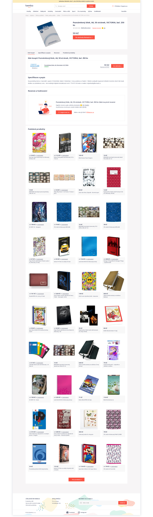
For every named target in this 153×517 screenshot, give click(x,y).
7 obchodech (65, 293)
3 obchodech (40, 224)
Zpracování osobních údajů (33, 503)
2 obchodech (39, 155)
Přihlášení (117, 6)
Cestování (58, 11)
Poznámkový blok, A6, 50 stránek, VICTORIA (56, 65)
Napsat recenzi (96, 28)
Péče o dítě (66, 11)
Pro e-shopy (55, 501)
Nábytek (43, 11)
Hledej (91, 6)
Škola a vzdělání (40, 15)
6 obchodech (115, 259)
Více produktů (76, 479)
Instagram (83, 512)
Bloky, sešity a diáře (50, 15)
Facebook (71, 512)
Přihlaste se (90, 112)
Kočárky (50, 11)
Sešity (58, 15)
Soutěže (123, 11)
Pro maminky (82, 11)
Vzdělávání (97, 11)
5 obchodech (65, 432)
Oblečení (35, 11)
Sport (74, 11)
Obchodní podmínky (31, 505)
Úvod (27, 15)
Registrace (124, 6)
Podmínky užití (29, 501)
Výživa (90, 11)
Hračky (29, 11)
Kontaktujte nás (56, 503)
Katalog (32, 15)
